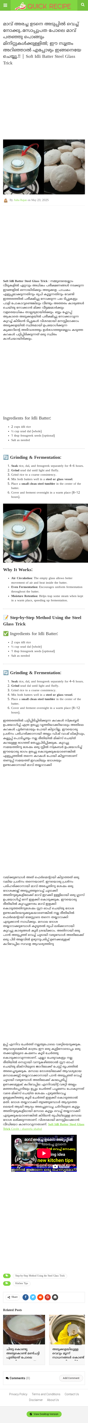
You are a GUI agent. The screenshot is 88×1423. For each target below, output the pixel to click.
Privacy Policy (18, 1394)
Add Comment (71, 1378)
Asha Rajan (20, 200)
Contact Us (72, 1394)
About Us (53, 1400)
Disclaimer (36, 1400)
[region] (44, 238)
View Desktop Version (45, 1414)
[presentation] (78, 1341)
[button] (5, 5)
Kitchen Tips (21, 1283)
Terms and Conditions (46, 1394)
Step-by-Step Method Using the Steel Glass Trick (40, 1276)
